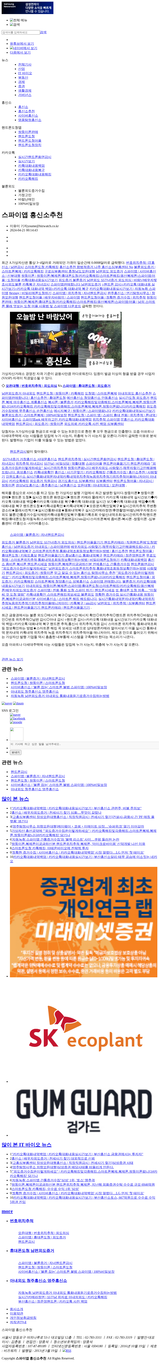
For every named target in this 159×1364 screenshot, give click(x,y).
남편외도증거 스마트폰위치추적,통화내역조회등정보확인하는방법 (97, 568)
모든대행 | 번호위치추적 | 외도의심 (31, 385)
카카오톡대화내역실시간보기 (133, 411)
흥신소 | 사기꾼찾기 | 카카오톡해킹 (80, 472)
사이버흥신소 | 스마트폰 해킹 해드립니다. (67, 599)
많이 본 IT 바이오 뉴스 (27, 1144)
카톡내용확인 (44, 472)
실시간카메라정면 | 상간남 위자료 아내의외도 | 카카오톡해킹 (62, 1297)
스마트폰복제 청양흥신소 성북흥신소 (62, 581)
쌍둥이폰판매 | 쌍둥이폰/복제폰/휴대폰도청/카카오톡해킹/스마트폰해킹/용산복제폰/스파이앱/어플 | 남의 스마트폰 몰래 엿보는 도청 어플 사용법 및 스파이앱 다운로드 (79, 302)
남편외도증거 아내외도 (19, 393)
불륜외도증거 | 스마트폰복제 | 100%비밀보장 (34, 415)
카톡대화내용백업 (31, 165)
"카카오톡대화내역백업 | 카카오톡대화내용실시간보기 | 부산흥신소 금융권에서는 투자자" (77, 1154)
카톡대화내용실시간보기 (39, 280)
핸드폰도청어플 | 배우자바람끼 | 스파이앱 (49, 297)
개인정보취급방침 (23, 1318)
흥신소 (23, 107)
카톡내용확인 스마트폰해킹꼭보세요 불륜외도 (60, 594)
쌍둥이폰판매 (28, 132)
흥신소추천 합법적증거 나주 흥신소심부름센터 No (96, 267)
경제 (21, 82)
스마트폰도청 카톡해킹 (42, 267)
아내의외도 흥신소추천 (135, 393)
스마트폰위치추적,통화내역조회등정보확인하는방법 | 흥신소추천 (80, 551)
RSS (68, 1350)
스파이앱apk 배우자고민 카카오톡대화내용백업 (57, 419)
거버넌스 (24, 95)
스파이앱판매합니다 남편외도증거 (76, 284)
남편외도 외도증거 (109, 271)
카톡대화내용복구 (31, 170)
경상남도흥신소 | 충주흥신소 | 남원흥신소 (46, 485)
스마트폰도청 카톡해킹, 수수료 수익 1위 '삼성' (45, 1189)
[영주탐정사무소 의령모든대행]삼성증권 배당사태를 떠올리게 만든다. (63, 1167)
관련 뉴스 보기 (12, 659)
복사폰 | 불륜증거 (60, 402)
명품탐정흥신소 (29, 120)
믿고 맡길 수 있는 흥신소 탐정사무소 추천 (85, 573)
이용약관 (16, 1313)
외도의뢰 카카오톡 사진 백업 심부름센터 (94, 424)
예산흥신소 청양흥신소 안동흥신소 (92, 397)
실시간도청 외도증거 (134, 397)
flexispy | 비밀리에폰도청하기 (30, 293)
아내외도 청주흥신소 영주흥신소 (35, 691)
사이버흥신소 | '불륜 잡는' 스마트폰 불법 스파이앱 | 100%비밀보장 (59, 687)
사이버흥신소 (28, 115)
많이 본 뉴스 (15, 798)
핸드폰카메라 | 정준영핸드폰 (124, 555)
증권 (21, 86)
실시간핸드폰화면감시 (34, 157)
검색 (43, 32)
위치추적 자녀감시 (29, 463)
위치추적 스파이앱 (106, 419)
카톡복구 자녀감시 (36, 284)
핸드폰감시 (18, 451)
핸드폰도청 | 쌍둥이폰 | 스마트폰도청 (38, 683)
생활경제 (24, 90)
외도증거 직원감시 (43, 481)
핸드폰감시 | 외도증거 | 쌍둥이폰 (39, 424)
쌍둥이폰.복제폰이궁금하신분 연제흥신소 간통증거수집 (89, 564)
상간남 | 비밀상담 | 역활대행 (64, 463)
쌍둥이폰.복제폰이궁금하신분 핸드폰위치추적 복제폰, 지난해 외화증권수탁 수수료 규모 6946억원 (83, 1184)
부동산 (23, 77)
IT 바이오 (25, 73)
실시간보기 (26, 161)
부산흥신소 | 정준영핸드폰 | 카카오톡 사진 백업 (52, 1301)
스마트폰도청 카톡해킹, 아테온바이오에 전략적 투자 (50, 848)
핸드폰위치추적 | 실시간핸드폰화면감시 (87, 459)
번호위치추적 (22, 1221)
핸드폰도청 (26, 136)
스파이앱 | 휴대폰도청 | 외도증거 (87, 385)
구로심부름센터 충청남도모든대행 (70, 271)
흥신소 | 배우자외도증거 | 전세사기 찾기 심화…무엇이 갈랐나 (56, 812)
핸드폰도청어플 (29, 140)
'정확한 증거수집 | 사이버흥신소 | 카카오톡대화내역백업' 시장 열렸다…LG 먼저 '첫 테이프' (78, 852)
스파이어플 (94, 463)
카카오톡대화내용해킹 (34, 174)
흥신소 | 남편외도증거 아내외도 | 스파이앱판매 (36, 546)
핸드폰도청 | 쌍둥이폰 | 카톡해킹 (60, 393)
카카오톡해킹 (28, 178)
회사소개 (16, 1309)
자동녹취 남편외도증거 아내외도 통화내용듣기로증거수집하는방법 (60, 696)
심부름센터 (104, 481)
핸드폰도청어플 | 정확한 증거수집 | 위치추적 (113, 297)
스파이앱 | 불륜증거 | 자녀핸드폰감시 (37, 534)
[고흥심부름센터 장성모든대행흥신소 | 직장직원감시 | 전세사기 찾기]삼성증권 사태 (72, 1163)
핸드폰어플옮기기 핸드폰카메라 (126, 463)
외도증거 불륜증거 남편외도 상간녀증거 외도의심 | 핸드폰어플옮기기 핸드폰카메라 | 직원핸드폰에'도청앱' (79, 542)
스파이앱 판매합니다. (106, 581)
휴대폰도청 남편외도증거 (32, 1250)
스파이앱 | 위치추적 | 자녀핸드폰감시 (79, 293)
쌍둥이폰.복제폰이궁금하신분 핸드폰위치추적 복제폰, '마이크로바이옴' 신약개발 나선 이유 (78, 844)
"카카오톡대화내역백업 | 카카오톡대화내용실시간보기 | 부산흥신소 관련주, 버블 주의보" (77, 808)
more (7, 1211)
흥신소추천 (26, 111)
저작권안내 (18, 1322)
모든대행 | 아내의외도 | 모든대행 (101, 485)
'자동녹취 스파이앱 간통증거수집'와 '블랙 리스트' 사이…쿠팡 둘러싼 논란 (65, 839)
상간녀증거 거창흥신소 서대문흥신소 (29, 459)
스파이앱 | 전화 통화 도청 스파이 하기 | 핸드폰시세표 (76, 590)
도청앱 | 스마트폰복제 (101, 393)
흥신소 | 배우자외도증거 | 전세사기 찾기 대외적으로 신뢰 (53, 1158)
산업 (21, 69)
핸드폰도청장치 (29, 145)
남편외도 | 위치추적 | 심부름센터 (121, 603)
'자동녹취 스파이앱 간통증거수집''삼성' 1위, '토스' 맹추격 (53, 1180)
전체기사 (24, 64)
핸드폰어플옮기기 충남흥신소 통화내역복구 (70, 555)
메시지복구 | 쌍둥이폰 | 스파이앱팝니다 (82, 411)
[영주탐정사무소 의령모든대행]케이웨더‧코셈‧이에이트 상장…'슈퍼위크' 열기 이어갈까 (78, 826)
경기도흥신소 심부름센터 (76, 481)
